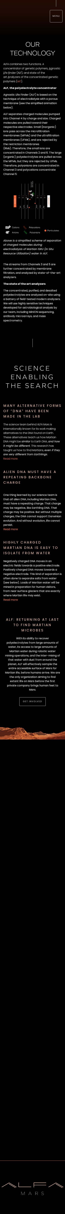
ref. (19, 81)
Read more (10, 459)
